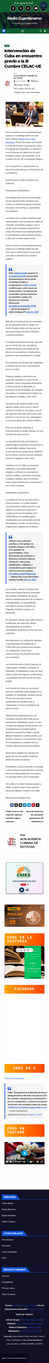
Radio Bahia (7, 1203)
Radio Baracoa (9, 1209)
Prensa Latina (8, 1288)
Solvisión (6, 1246)
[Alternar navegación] (23, 31)
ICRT (4, 1258)
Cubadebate (7, 1282)
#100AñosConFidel (17, 1107)
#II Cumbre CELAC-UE (24, 89)
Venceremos (7, 1240)
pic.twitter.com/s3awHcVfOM (22, 306)
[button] (41, 31)
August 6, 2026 (35, 1115)
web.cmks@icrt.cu (13, 1344)
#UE (26, 285)
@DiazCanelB (20, 273)
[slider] (13, 1162)
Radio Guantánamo (24, 18)
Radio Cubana (8, 1222)
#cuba (26, 85)
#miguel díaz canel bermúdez (27, 92)
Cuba (7, 45)
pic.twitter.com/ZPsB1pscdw (22, 574)
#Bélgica (34, 81)
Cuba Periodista (9, 1252)
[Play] (21, 890)
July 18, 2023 (32, 312)
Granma (5, 1276)
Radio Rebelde (9, 1215)
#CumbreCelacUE (17, 276)
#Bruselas (18, 85)
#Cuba (33, 285)
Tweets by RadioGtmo (14, 1078)
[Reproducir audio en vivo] (43, 5)
